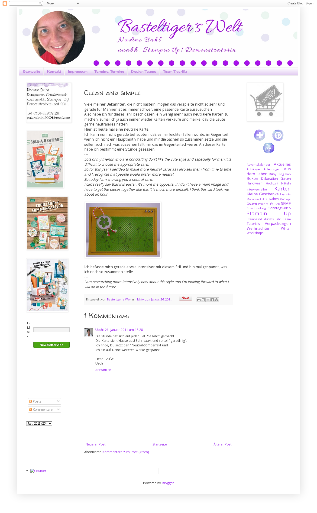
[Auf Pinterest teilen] (216, 299)
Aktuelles (282, 164)
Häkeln (286, 183)
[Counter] (38, 470)
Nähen (274, 199)
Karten (282, 188)
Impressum (77, 71)
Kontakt (54, 71)
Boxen (252, 178)
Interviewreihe (257, 189)
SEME (286, 203)
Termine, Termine (109, 71)
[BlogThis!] (203, 299)
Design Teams (143, 71)
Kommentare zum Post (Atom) (125, 452)
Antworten (103, 370)
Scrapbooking (256, 208)
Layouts (285, 194)
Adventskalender (258, 165)
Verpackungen (278, 223)
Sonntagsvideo (279, 208)
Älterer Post (222, 444)
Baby (272, 174)
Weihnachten (258, 228)
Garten (286, 178)
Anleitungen (272, 169)
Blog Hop (284, 174)
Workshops (255, 233)
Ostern (252, 203)
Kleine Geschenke (263, 194)
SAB (277, 204)
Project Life (266, 204)
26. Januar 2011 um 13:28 (124, 329)
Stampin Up (269, 213)
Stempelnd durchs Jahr (264, 219)
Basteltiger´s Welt (119, 299)
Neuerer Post (95, 444)
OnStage (285, 199)
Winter (286, 228)
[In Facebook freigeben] (212, 299)
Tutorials (253, 223)
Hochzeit (272, 183)
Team (287, 219)
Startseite (31, 71)
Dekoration (269, 178)
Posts (36, 401)
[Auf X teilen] (207, 299)
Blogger (168, 483)
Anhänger (253, 169)
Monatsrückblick (257, 199)
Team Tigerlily (175, 71)
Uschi (99, 329)
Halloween (254, 183)
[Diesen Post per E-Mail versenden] (199, 299)
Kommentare (42, 409)
